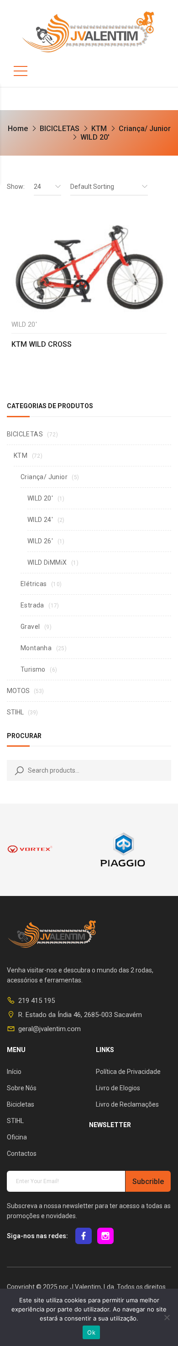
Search (17, 770)
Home (18, 128)
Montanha (36, 648)
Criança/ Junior (145, 128)
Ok (91, 1332)
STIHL (15, 712)
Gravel (30, 626)
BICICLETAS (59, 128)
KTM (99, 128)
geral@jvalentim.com (49, 1029)
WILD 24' (40, 519)
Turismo (33, 669)
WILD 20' (40, 498)
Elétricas (34, 583)
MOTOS (18, 690)
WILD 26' (40, 541)
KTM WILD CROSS (41, 344)
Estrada (32, 605)
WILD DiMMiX (47, 562)
